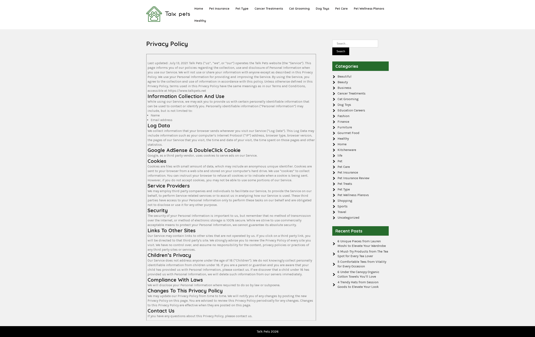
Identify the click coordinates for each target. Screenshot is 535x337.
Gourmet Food (348, 133)
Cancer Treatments (269, 8)
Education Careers (351, 110)
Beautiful (345, 76)
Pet (340, 161)
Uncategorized (348, 218)
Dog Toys (322, 8)
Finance (343, 122)
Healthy (200, 21)
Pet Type (242, 8)
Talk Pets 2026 (268, 331)
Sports (343, 206)
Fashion (343, 116)
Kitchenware (347, 150)
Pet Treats (345, 184)
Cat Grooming (299, 8)
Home (198, 8)
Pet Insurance (219, 8)
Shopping (345, 201)
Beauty (343, 82)
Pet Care (341, 8)
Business (344, 88)
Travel (342, 212)
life (340, 155)
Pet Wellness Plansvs (369, 8)
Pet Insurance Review (353, 178)
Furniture (345, 127)
